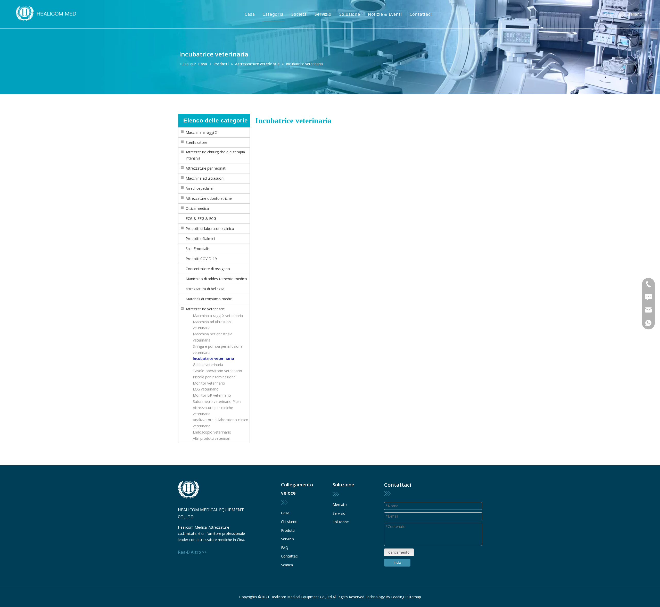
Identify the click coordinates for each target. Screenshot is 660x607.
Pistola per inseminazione (214, 377)
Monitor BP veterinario (212, 395)
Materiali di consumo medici (209, 298)
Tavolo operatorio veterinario (217, 370)
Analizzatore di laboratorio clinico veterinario (220, 422)
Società (299, 14)
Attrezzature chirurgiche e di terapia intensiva (215, 155)
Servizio (323, 14)
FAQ (284, 547)
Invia (397, 562)
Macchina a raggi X (201, 132)
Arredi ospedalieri (200, 188)
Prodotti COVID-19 (201, 258)
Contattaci (421, 14)
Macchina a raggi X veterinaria (218, 315)
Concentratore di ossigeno (208, 268)
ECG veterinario (206, 389)
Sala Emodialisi (198, 248)
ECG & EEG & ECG (201, 218)
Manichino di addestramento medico (216, 278)
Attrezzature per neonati (206, 168)
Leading (397, 596)
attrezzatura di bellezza (205, 288)
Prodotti (288, 530)
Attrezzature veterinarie (205, 308)
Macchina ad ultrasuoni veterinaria (212, 324)
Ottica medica (197, 208)
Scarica (287, 564)
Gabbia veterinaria (208, 364)
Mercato (340, 504)
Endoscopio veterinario (212, 432)
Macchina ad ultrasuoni (205, 178)
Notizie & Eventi (385, 14)
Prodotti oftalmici (200, 238)
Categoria (272, 14)
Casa (250, 14)
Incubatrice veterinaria (213, 358)
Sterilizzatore (196, 142)
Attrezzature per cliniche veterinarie (213, 410)
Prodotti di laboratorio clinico (210, 228)
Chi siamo (289, 521)
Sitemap (414, 596)
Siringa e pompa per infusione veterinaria (218, 349)
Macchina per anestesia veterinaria (212, 337)
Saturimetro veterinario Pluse (217, 401)
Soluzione (349, 14)
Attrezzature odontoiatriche (209, 198)
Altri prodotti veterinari (211, 438)
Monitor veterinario (209, 383)
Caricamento (399, 552)
